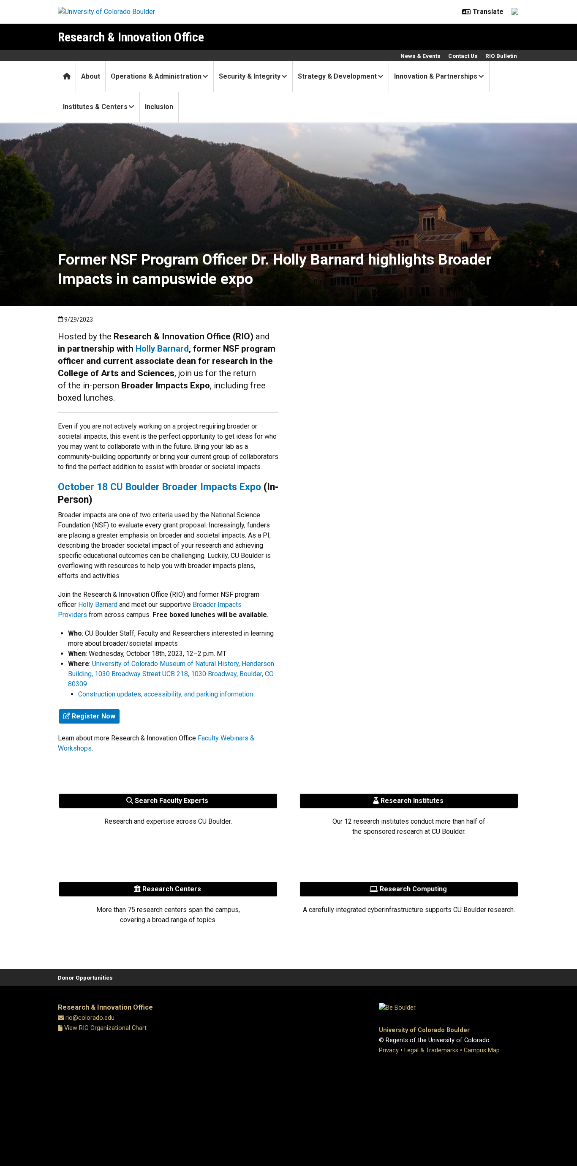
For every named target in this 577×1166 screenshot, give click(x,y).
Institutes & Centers (95, 107)
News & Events (420, 55)
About (90, 76)
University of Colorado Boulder (424, 1030)
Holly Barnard (162, 349)
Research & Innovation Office (131, 37)
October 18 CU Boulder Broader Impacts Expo (159, 487)
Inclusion (159, 107)
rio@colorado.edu (89, 1017)
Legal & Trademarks (431, 1050)
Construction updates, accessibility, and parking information (165, 694)
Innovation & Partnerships (435, 76)
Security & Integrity (249, 76)
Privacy (389, 1050)
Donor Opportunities (85, 977)
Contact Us (463, 55)
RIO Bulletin (501, 55)
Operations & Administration (156, 76)
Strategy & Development (337, 76)
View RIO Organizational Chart (105, 1028)
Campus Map (482, 1050)
